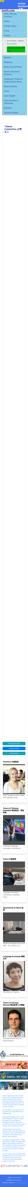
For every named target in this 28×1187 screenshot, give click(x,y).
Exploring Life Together (11, 992)
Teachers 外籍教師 (11, 762)
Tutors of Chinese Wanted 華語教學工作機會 (14, 1004)
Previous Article (14, 743)
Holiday (2, 1)
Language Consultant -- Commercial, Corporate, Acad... (11, 895)
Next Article (14, 753)
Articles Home (14, 748)
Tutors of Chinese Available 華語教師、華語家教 (13, 810)
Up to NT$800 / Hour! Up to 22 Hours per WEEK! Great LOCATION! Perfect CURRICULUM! (13, 1111)
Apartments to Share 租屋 (13, 909)
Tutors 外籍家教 (9, 859)
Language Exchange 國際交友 (14, 957)
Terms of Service (18, 1182)
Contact (24, 1182)
